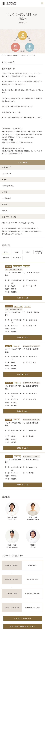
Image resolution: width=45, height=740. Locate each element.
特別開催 (6, 257)
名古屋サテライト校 (39, 252)
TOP (3, 55)
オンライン (17, 257)
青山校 (17, 252)
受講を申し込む (22, 298)
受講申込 (22, 22)
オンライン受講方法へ (22, 618)
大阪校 (28, 252)
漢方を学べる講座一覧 (13, 55)
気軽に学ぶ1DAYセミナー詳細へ (22, 626)
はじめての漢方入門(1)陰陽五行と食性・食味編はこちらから (21, 118)
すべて (6, 252)
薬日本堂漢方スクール (9, 3)
